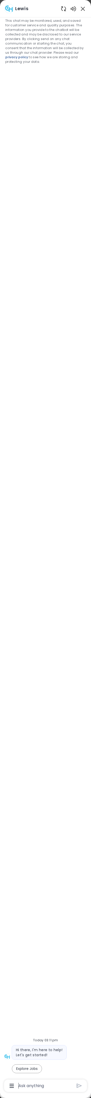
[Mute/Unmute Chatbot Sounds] (73, 8)
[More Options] (12, 1086)
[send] (79, 1086)
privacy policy (16, 57)
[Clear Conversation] (63, 8)
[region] (45, 546)
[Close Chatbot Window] (83, 8)
